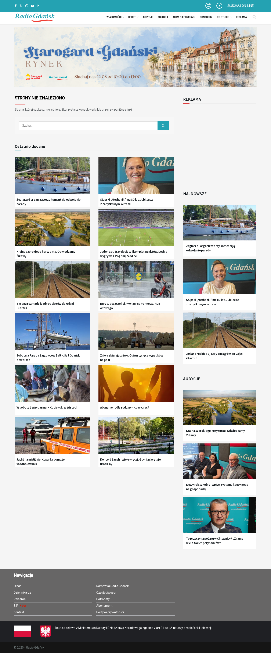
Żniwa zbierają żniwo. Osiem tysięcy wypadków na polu (131, 357)
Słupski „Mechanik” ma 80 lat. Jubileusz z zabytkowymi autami (126, 202)
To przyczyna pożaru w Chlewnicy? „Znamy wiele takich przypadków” (214, 540)
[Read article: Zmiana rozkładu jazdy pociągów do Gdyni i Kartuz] (52, 282)
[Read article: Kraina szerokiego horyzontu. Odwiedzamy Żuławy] (52, 230)
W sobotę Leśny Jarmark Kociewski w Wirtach (47, 407)
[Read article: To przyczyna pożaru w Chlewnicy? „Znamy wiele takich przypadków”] (219, 517)
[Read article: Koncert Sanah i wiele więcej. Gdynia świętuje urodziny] (136, 438)
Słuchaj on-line (240, 6)
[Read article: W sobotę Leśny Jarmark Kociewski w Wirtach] (52, 386)
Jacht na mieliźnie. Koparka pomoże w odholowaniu (41, 461)
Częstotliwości (106, 592)
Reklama (241, 17)
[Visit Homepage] (35, 17)
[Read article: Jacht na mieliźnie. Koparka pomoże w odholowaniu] (52, 438)
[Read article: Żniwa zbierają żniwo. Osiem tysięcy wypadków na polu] (136, 334)
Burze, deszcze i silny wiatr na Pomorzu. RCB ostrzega (130, 306)
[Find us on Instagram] (26, 6)
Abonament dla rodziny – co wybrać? (124, 407)
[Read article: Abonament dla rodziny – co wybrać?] (136, 386)
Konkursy (206, 17)
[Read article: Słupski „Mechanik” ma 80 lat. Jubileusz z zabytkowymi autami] (136, 178)
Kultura (163, 17)
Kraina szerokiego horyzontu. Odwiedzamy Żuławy (46, 254)
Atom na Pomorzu (184, 17)
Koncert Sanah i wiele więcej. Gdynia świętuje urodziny (130, 461)
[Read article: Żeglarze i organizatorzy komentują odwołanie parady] (52, 178)
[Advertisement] (218, 145)
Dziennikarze (22, 592)
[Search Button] (254, 17)
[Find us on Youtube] (32, 6)
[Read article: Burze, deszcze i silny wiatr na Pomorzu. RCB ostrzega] (136, 282)
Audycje (147, 17)
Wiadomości (114, 17)
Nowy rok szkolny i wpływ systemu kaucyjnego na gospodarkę (217, 487)
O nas (17, 586)
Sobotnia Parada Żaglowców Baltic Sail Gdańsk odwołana (48, 357)
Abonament (104, 605)
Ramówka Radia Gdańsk (112, 586)
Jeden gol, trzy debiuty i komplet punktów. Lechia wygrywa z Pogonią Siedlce (133, 254)
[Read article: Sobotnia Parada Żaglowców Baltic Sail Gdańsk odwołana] (52, 334)
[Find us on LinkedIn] (38, 6)
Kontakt (19, 612)
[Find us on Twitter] (20, 6)
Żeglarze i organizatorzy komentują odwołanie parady (48, 202)
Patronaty (103, 599)
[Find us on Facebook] (16, 6)
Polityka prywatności (110, 612)
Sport (132, 17)
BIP (16, 605)
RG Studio (223, 17)
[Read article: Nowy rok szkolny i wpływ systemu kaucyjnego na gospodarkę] (219, 463)
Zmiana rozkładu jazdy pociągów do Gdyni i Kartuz (45, 306)
